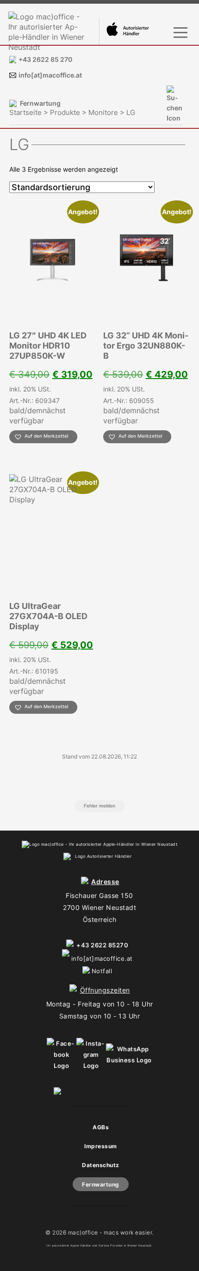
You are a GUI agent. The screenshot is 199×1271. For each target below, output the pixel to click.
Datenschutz (100, 1165)
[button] (43, 436)
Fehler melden (99, 805)
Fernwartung (40, 103)
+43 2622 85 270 (45, 59)
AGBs (101, 1127)
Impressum (100, 1146)
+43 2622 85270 (102, 945)
